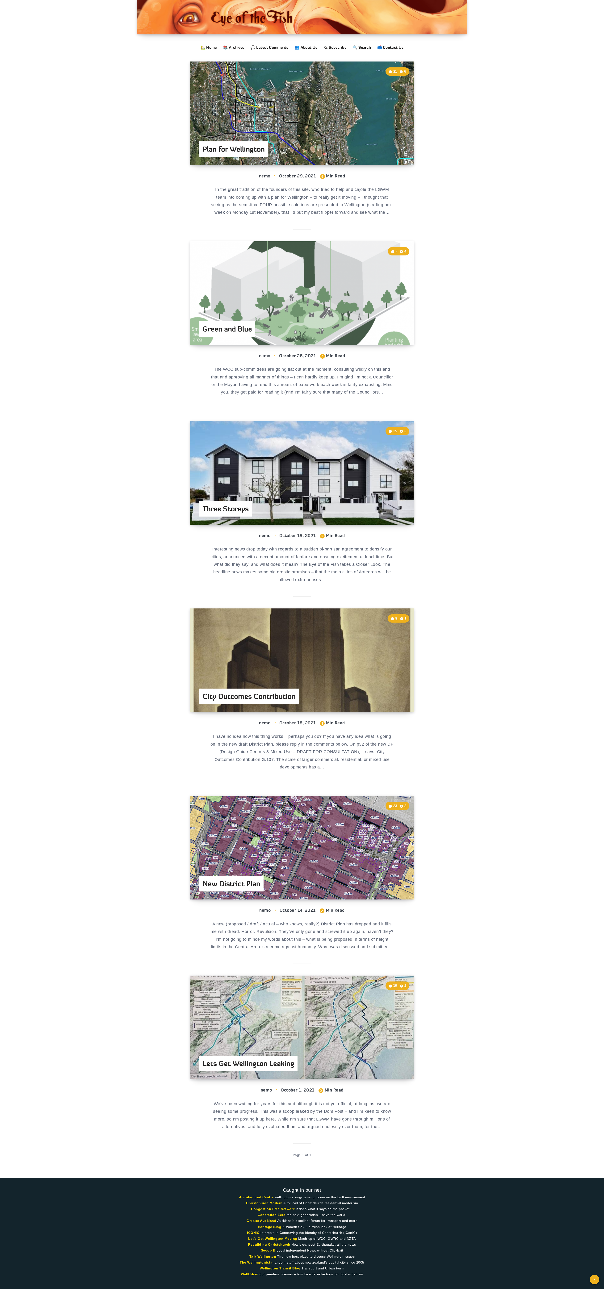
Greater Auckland (261, 1221)
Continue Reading (392, 151)
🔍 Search (362, 47)
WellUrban (250, 1274)
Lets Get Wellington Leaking (248, 1063)
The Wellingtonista (256, 1262)
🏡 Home (209, 47)
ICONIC (253, 1233)
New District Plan (231, 883)
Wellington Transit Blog (280, 1268)
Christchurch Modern (264, 1203)
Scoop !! (268, 1250)
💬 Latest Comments (270, 47)
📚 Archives (233, 47)
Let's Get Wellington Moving (272, 1238)
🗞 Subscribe (335, 47)
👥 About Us (306, 47)
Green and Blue (227, 328)
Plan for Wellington (234, 149)
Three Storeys (226, 508)
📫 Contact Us (390, 47)
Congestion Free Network (273, 1209)
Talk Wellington (262, 1256)
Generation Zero (272, 1215)
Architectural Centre (256, 1197)
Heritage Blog (269, 1227)
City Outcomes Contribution (249, 696)
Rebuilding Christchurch (269, 1244)
